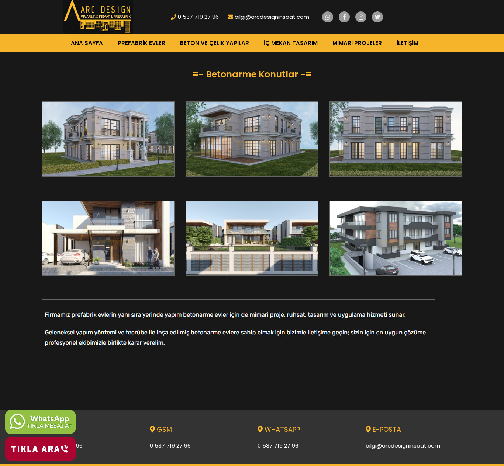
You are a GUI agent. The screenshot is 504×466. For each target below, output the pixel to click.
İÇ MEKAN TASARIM (291, 43)
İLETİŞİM (407, 43)
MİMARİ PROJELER (357, 43)
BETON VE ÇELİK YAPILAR (214, 43)
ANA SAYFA (87, 43)
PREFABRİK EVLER (141, 43)
